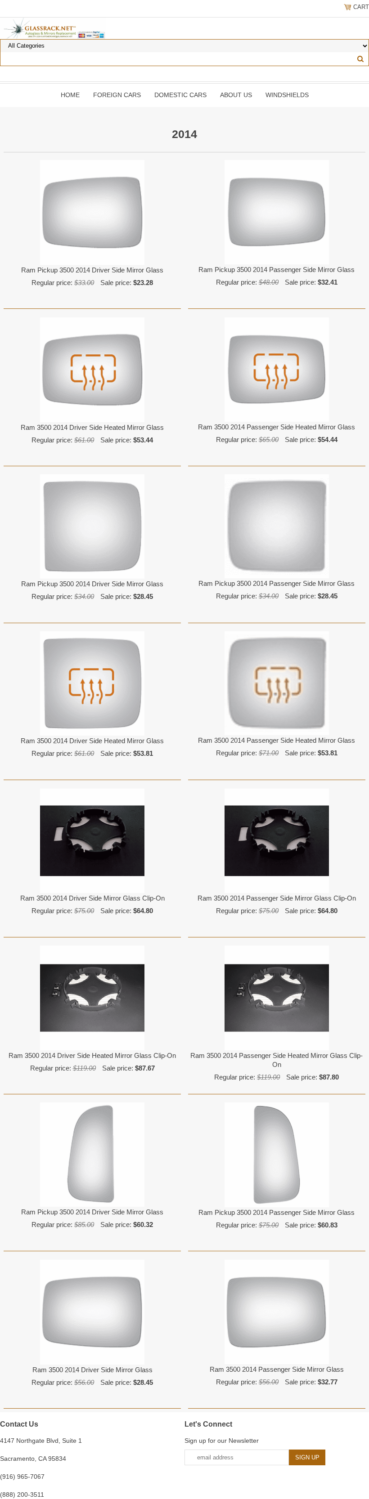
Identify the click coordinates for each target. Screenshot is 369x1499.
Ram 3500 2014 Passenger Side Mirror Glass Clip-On (277, 898)
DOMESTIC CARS (180, 94)
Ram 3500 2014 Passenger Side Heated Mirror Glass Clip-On (276, 1060)
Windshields (287, 94)
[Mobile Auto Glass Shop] (53, 27)
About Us (236, 94)
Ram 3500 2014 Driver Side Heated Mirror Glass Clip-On (92, 1055)
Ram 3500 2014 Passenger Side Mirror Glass (277, 1369)
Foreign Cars (117, 94)
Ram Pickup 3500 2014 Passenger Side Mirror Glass (276, 269)
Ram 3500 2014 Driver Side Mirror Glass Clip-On (92, 898)
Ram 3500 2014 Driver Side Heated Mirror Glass (92, 427)
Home (70, 94)
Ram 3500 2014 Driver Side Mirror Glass (92, 1370)
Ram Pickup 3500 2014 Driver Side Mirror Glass (92, 270)
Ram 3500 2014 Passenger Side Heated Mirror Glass (276, 427)
